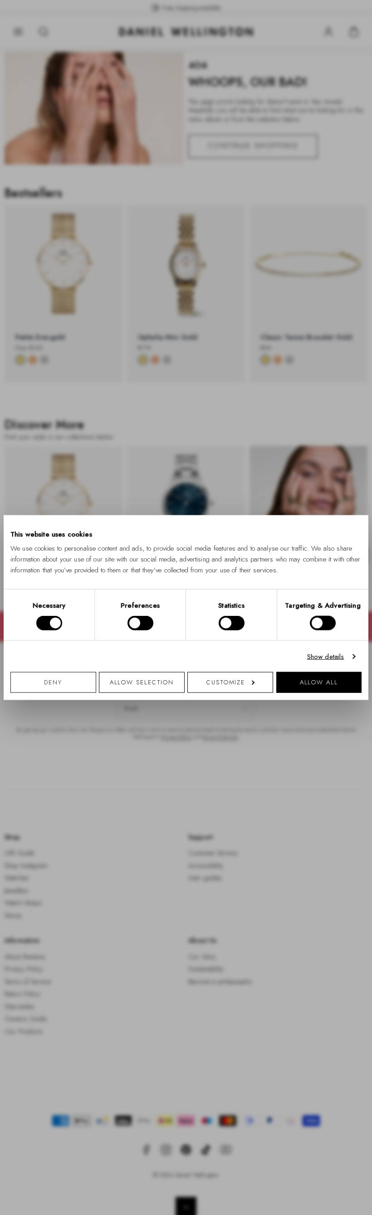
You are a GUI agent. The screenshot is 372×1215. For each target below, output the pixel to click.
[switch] (140, 622)
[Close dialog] (343, 481)
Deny (53, 682)
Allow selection (142, 682)
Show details (325, 656)
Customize (225, 682)
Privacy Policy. (275, 725)
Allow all (319, 682)
